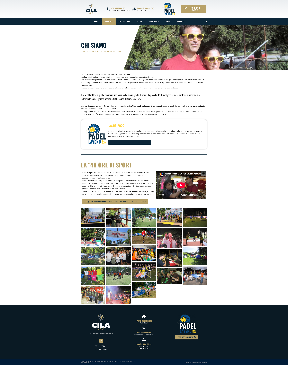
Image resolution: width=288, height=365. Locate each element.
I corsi (139, 21)
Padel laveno (154, 21)
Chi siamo (108, 21)
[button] (193, 9)
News (168, 21)
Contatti (180, 21)
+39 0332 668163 (118, 8)
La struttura (124, 21)
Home (96, 21)
